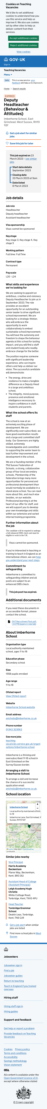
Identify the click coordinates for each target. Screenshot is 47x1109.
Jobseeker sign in (13, 965)
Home (6, 88)
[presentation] (23, 827)
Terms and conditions (15, 1053)
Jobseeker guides (13, 975)
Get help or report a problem (19, 1028)
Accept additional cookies (23, 38)
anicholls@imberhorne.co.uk (21, 718)
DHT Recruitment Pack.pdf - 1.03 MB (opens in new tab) (24, 622)
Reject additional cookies (23, 45)
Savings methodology (15, 1060)
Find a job (9, 970)
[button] (29, 827)
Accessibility (10, 1057)
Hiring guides (11, 1011)
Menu (7, 74)
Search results (19, 88)
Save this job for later (21, 143)
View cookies (23, 52)
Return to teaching (14, 980)
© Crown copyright (23, 1102)
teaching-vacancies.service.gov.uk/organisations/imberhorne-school (23, 744)
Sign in (7, 64)
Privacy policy (22, 1049)
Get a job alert (17, 924)
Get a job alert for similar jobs (23, 135)
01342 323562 (14, 729)
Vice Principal (15, 862)
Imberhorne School (19, 807)
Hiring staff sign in (13, 1006)
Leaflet (10, 849)
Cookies (8, 1049)
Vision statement (13, 1064)
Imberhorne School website (20, 707)
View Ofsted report (16, 696)
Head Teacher (15, 904)
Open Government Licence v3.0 (21, 1077)
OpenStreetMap (28, 849)
